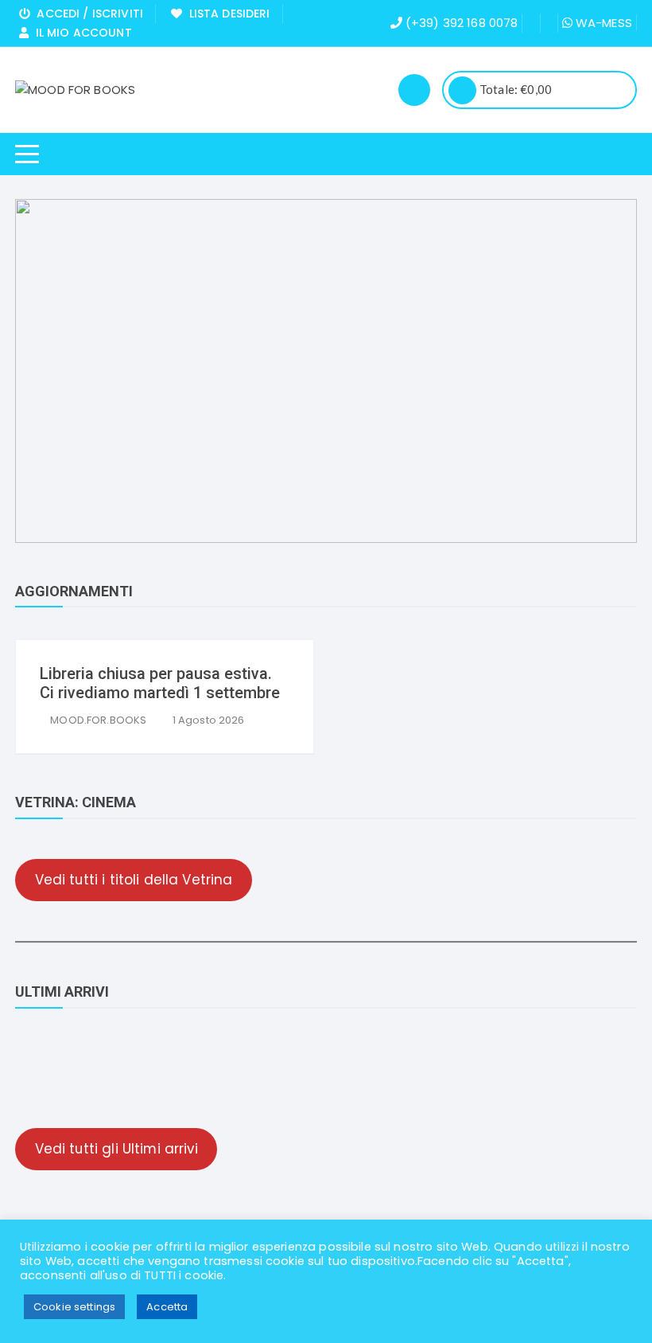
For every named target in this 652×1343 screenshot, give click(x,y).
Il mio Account (80, 33)
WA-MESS (602, 22)
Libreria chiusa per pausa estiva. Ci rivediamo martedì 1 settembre (160, 683)
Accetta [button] (167, 1306)
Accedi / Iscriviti (86, 13)
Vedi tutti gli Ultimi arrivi (116, 1148)
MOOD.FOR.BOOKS (98, 720)
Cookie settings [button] (74, 1306)
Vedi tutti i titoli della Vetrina (134, 879)
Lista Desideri (226, 13)
